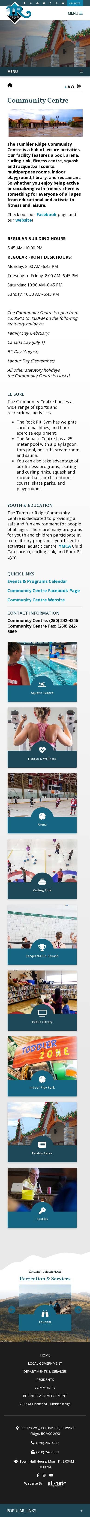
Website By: (34, 1483)
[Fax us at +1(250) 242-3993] (37, 3)
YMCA (65, 546)
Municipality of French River (17, 13)
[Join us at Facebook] (50, 3)
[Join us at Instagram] (56, 3)
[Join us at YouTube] (63, 3)
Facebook (46, 214)
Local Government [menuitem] (45, 1363)
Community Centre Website (36, 600)
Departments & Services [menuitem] (45, 1371)
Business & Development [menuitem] (45, 1396)
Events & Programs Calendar (37, 581)
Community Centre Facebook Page (43, 590)
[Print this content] (79, 86)
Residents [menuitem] (45, 1379)
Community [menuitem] (45, 1387)
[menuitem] (45, 1355)
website (23, 220)
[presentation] (11, 1310)
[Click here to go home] (9, 85)
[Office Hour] (44, 3)
